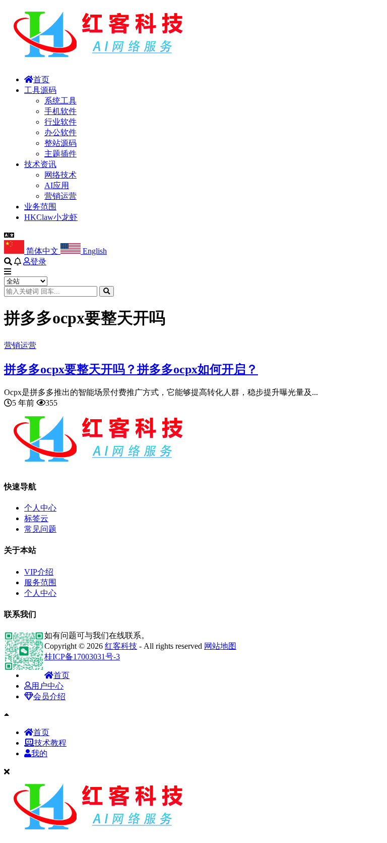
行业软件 (60, 122)
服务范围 (40, 582)
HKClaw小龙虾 (51, 217)
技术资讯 (40, 164)
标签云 (36, 518)
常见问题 (40, 529)
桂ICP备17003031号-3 (82, 656)
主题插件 (60, 153)
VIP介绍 (38, 572)
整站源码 (60, 143)
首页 (41, 79)
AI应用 (56, 185)
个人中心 (40, 507)
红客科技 (121, 646)
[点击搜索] (106, 291)
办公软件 (60, 132)
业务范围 (40, 206)
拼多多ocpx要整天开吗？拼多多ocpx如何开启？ (131, 369)
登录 (38, 261)
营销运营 (60, 196)
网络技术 (60, 175)
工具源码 (40, 90)
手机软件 (60, 111)
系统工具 (60, 100)
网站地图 (220, 646)
